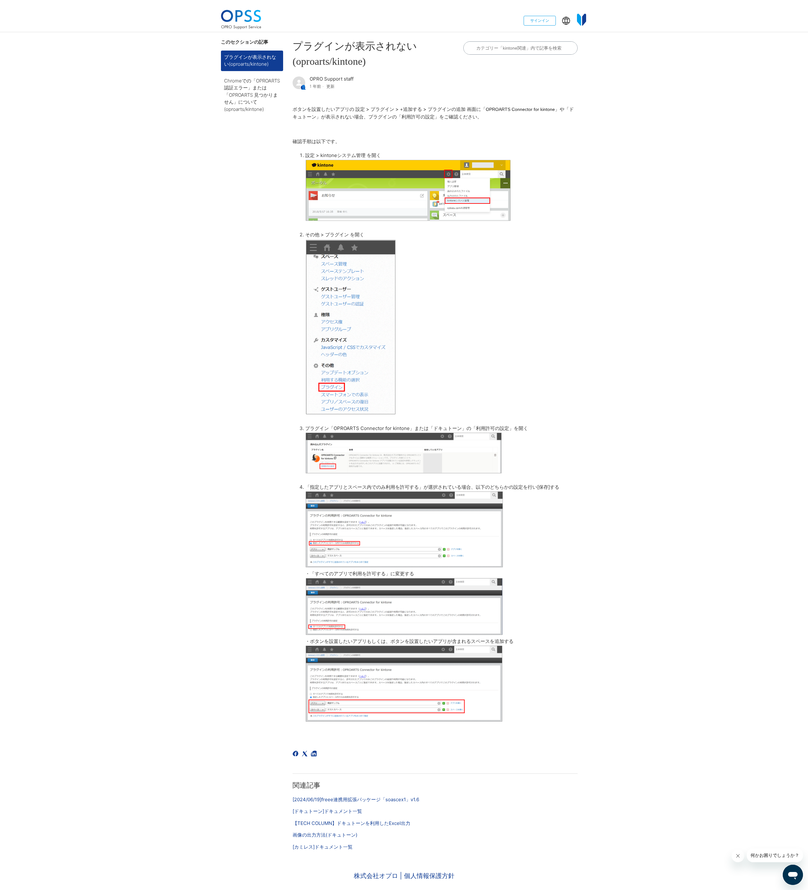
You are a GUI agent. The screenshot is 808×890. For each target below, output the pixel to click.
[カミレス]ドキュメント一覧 (323, 847)
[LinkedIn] (315, 755)
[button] (566, 21)
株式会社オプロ (377, 876)
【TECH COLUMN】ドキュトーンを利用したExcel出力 (351, 823)
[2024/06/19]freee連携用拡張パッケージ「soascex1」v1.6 (356, 799)
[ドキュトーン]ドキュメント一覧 (327, 811)
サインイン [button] (539, 20)
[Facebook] (296, 755)
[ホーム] (241, 21)
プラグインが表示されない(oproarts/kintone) (250, 60)
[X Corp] (306, 755)
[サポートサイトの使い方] (581, 20)
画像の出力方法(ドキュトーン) (325, 835)
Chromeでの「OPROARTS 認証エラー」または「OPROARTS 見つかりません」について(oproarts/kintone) (252, 95)
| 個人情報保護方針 (427, 876)
